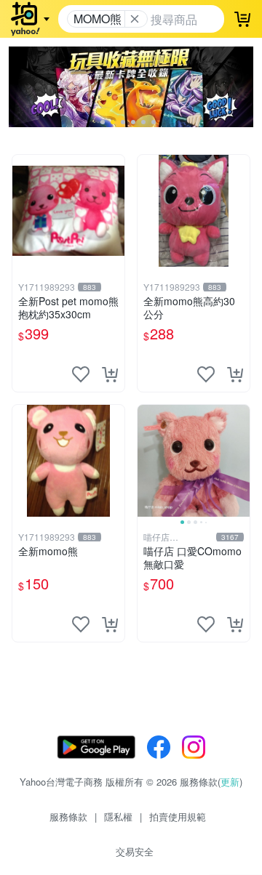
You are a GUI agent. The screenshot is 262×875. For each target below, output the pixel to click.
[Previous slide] (147, 461)
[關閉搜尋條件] (134, 18)
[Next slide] (240, 461)
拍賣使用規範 (177, 816)
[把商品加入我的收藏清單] (81, 374)
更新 (230, 782)
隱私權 (118, 816)
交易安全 (135, 851)
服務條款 (68, 816)
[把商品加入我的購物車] (110, 374)
